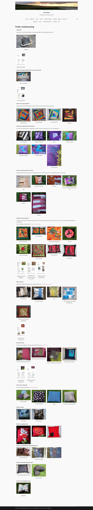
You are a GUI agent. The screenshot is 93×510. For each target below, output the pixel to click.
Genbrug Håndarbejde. (33, 387)
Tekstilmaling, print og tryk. (46, 284)
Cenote (36, 508)
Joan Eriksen (46, 13)
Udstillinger (55, 21)
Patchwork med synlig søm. (35, 224)
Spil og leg (35, 21)
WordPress (49, 508)
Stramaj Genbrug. (44, 345)
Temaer (40, 21)
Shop (59, 21)
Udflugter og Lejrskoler (47, 21)
